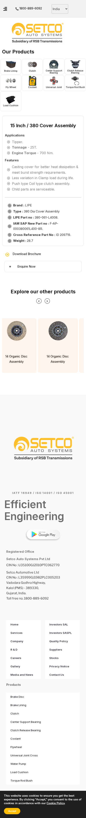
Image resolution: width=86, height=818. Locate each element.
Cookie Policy (55, 803)
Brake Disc (17, 696)
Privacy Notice (59, 666)
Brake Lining (10, 71)
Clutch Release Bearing (75, 71)
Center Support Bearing (54, 71)
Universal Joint (54, 87)
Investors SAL (58, 624)
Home (14, 624)
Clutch (32, 71)
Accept (12, 811)
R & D (13, 649)
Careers (15, 658)
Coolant (32, 87)
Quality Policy (58, 641)
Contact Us (56, 674)
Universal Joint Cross (24, 755)
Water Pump (18, 763)
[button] (43, 266)
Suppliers (55, 649)
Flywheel (16, 747)
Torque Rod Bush (75, 87)
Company (16, 641)
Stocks (54, 658)
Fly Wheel (11, 87)
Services (16, 632)
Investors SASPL (60, 632)
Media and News (21, 674)
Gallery (15, 666)
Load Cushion (10, 105)
